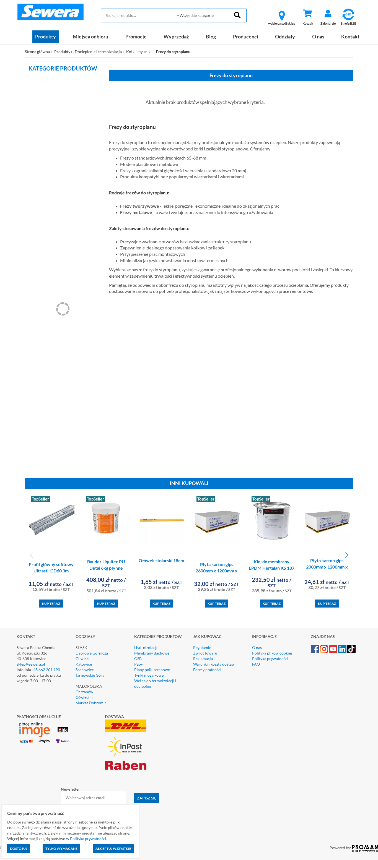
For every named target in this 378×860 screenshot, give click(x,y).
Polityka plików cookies (272, 653)
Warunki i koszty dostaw (214, 664)
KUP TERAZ (51, 603)
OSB (138, 658)
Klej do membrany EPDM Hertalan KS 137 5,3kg (271, 568)
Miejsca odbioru (90, 36)
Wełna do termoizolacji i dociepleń (155, 683)
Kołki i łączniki (139, 51)
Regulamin (202, 647)
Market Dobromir (91, 702)
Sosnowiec (85, 669)
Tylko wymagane (61, 848)
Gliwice (82, 658)
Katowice (84, 664)
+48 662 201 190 (45, 669)
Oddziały (285, 36)
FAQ (256, 664)
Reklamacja (203, 658)
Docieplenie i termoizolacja (98, 51)
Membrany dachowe (151, 653)
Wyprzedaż (176, 36)
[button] (346, 555)
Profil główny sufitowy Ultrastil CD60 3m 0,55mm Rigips (51, 571)
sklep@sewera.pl (31, 664)
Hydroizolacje (146, 647)
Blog (211, 36)
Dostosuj (18, 848)
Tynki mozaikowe (149, 675)
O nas (318, 36)
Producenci (245, 36)
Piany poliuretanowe (152, 669)
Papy (138, 664)
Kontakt (350, 36)
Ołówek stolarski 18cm (161, 560)
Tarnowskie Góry (90, 675)
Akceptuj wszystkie (113, 848)
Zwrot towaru (205, 653)
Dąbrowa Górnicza (92, 653)
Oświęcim (84, 697)
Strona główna (37, 51)
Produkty (45, 36)
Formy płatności (207, 669)
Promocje (136, 36)
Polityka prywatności (270, 658)
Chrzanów (84, 691)
